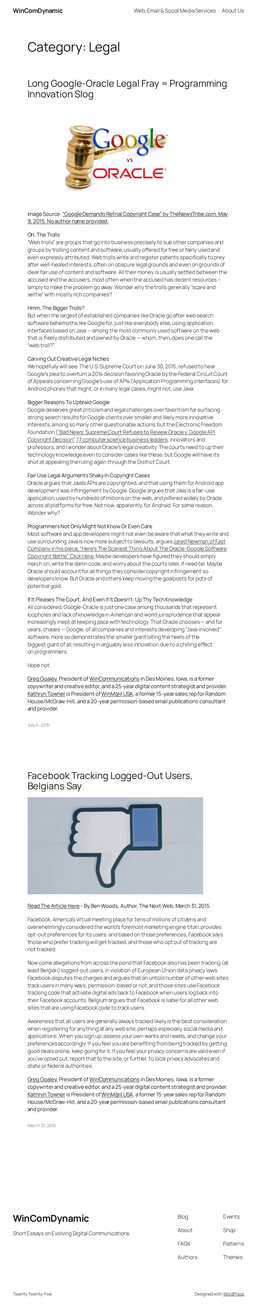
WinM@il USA (117, 693)
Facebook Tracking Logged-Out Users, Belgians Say (110, 780)
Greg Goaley (42, 678)
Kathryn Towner (47, 693)
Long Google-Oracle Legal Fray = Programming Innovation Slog (128, 88)
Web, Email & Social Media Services (175, 10)
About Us (233, 10)
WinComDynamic (38, 10)
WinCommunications (114, 678)
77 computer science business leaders (121, 439)
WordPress (233, 1294)
